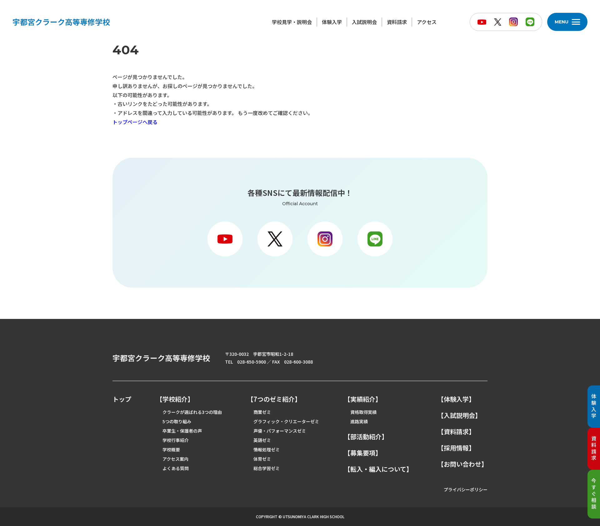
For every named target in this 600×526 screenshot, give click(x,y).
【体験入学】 (456, 399)
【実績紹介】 (363, 399)
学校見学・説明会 (292, 22)
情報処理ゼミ (266, 449)
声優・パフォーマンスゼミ (279, 431)
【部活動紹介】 (366, 437)
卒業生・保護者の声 (182, 431)
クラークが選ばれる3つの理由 (192, 412)
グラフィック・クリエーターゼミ (286, 421)
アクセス (427, 22)
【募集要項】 (363, 453)
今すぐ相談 (594, 494)
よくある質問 (175, 468)
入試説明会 (364, 22)
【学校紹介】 (175, 399)
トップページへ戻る (135, 122)
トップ (121, 399)
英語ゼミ (262, 440)
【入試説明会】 (459, 415)
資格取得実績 (363, 412)
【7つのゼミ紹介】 (274, 399)
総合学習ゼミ (266, 468)
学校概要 (171, 449)
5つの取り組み (176, 421)
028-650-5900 (251, 362)
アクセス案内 (175, 459)
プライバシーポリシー (466, 489)
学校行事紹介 (175, 440)
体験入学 (332, 22)
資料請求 (397, 22)
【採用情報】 (456, 448)
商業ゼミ (262, 412)
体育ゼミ (262, 459)
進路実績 (359, 421)
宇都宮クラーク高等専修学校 (61, 22)
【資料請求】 (456, 432)
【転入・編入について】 (378, 469)
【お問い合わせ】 (463, 464)
